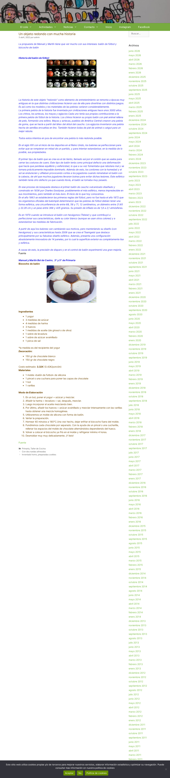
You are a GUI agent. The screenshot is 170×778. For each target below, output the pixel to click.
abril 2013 (134, 655)
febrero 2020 (136, 336)
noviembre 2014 (137, 577)
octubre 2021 (136, 262)
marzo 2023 (135, 193)
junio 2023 (134, 180)
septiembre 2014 (138, 586)
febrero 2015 (136, 564)
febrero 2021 (136, 288)
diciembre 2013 (137, 621)
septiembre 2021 (138, 266)
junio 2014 (134, 595)
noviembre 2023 (137, 167)
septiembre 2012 (138, 685)
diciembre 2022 (137, 206)
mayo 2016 (135, 504)
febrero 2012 (136, 716)
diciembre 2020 (137, 297)
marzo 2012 (135, 711)
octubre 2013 (136, 629)
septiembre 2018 (138, 400)
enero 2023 (135, 202)
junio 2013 (134, 646)
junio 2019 (134, 361)
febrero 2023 (136, 197)
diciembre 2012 (137, 672)
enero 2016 (135, 521)
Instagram (125, 27)
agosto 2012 (135, 690)
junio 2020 (134, 318)
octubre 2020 (136, 305)
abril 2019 (134, 370)
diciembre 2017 (137, 435)
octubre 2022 (136, 215)
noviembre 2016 (137, 487)
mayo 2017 (135, 461)
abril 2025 (134, 102)
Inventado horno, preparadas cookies (39, 454)
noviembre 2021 (137, 258)
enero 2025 (135, 115)
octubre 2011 (136, 733)
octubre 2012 (136, 681)
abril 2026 (134, 59)
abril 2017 (134, 465)
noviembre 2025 (137, 81)
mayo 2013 (135, 651)
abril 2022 (134, 236)
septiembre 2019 (138, 357)
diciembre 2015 (137, 526)
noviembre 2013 (137, 625)
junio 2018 (134, 409)
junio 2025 (134, 94)
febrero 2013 (136, 664)
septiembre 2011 (138, 737)
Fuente (22, 442)
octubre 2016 (136, 491)
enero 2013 (135, 668)
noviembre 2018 (137, 392)
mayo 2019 (135, 366)
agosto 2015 (135, 543)
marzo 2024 (135, 150)
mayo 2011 (134, 746)
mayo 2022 (135, 232)
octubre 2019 (136, 353)
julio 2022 (134, 223)
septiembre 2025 (138, 89)
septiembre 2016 (138, 495)
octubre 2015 (136, 534)
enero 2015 (135, 569)
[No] (166, 769)
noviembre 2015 (137, 530)
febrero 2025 (136, 111)
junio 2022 (134, 228)
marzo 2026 (135, 63)
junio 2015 (134, 547)
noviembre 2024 (137, 124)
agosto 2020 (135, 314)
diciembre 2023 (137, 163)
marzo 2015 (135, 560)
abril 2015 (134, 556)
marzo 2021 (135, 284)
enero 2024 (135, 158)
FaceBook (144, 27)
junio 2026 (134, 50)
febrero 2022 (136, 245)
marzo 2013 (135, 659)
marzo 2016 (135, 513)
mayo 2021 (135, 275)
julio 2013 (134, 642)
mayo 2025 (135, 98)
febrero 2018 (136, 426)
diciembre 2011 (137, 724)
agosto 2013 (135, 638)
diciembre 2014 (137, 573)
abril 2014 (134, 603)
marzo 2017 (135, 469)
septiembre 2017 (138, 448)
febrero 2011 (135, 759)
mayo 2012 (135, 703)
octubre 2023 (136, 171)
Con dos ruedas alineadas (34, 451)
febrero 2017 (136, 474)
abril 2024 (134, 146)
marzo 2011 (135, 754)
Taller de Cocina (38, 448)
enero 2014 (135, 616)
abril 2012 (134, 707)
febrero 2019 (136, 379)
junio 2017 (134, 456)
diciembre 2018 (137, 387)
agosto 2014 (135, 590)
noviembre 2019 (137, 348)
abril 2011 (134, 750)
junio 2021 (134, 271)
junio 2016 (134, 500)
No (80, 773)
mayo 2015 (135, 551)
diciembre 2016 (137, 482)
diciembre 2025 (137, 76)
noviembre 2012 (137, 677)
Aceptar (69, 773)
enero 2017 (135, 478)
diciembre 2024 (137, 120)
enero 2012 (135, 720)
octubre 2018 (136, 396)
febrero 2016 (136, 517)
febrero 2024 (136, 154)
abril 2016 (134, 508)
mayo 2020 (135, 323)
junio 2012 (134, 698)
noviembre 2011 (137, 729)
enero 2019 (135, 383)
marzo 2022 (135, 241)
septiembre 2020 (138, 310)
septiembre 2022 (138, 219)
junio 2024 (134, 137)
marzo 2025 (135, 107)
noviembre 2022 (137, 210)
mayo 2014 (135, 599)
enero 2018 (135, 431)
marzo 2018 (135, 422)
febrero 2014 (136, 612)
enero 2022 (135, 249)
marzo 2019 (135, 374)
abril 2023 (134, 189)
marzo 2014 (135, 608)
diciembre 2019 (137, 344)
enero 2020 (135, 340)
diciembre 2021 (137, 253)
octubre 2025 (136, 85)
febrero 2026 (136, 68)
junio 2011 (134, 741)
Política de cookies (96, 773)
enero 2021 (135, 292)
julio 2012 (134, 694)
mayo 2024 (135, 141)
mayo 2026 (135, 55)
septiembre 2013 (138, 633)
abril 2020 (134, 327)
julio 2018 (134, 405)
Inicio (109, 27)
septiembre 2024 (138, 133)
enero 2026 (135, 72)
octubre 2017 (136, 443)
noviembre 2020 (137, 301)
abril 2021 (134, 279)
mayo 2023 (135, 184)
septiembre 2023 (138, 176)
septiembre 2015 (138, 538)
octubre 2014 (136, 582)
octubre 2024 (136, 128)
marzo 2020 (135, 331)
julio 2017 (134, 452)
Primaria (26, 448)
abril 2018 (134, 418)
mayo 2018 (135, 413)
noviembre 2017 (137, 439)
